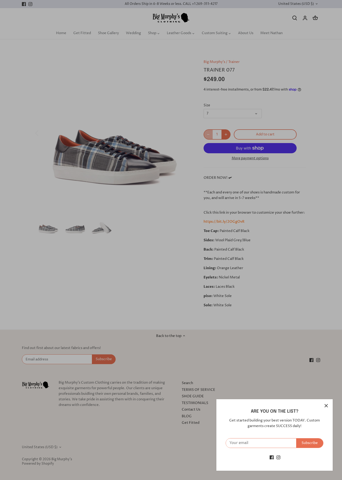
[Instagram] (278, 457)
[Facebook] (272, 457)
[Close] (326, 406)
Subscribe (310, 443)
